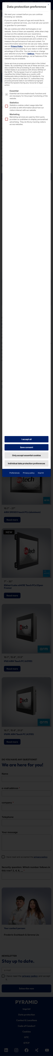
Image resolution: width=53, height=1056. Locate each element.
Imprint (41, 473)
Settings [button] (30, 54)
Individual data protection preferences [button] (26, 463)
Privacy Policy (17, 46)
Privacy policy (28, 473)
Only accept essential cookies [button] (26, 455)
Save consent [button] (26, 447)
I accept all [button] (26, 439)
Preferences (14, 473)
